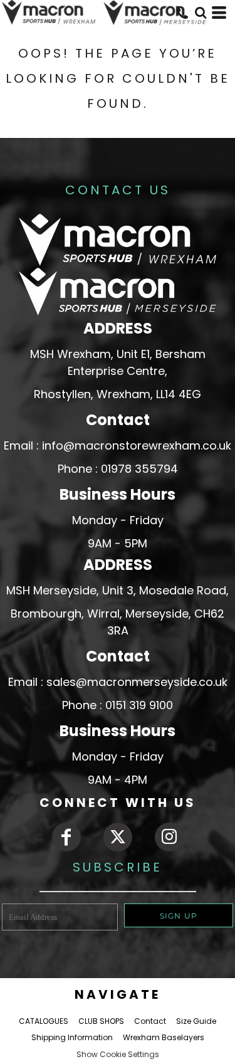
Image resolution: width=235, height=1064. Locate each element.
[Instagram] (169, 837)
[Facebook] (66, 837)
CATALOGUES (43, 1021)
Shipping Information (72, 1037)
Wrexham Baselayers (163, 1037)
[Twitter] (117, 837)
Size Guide (196, 1021)
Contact (150, 1021)
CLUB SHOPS (101, 1021)
